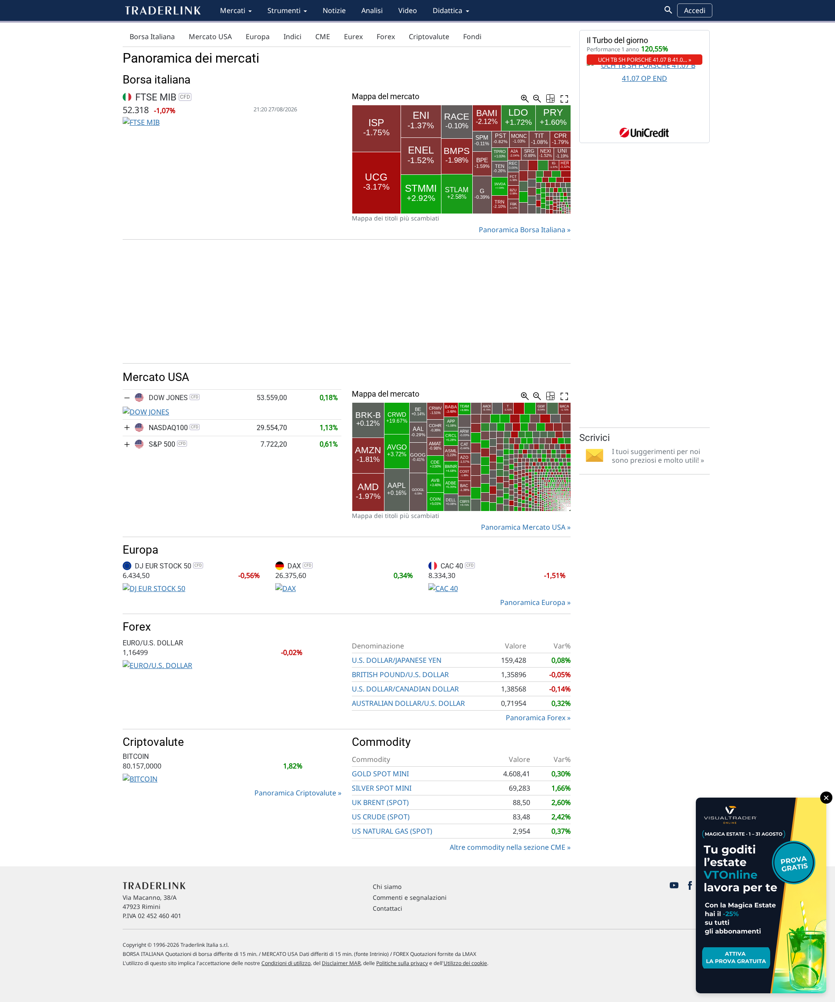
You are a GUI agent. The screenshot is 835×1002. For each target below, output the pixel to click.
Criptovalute (429, 36)
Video (407, 10)
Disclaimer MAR (341, 963)
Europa (258, 36)
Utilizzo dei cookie (465, 963)
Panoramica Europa (532, 602)
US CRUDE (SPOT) (381, 817)
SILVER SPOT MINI (381, 788)
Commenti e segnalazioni (410, 897)
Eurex (353, 36)
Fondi (472, 36)
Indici (292, 36)
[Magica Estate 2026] (761, 895)
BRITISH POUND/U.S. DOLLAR (400, 674)
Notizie (334, 10)
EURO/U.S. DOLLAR (153, 643)
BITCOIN (136, 756)
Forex (386, 36)
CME (322, 36)
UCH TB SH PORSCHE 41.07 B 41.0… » (644, 59)
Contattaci (387, 908)
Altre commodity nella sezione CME (507, 847)
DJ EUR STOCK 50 (167, 566)
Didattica (447, 10)
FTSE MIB (161, 97)
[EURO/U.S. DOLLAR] (157, 664)
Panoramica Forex (535, 717)
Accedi (694, 10)
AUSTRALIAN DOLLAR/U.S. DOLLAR (408, 703)
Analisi (372, 10)
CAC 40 (456, 566)
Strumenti (284, 10)
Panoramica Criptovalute (295, 793)
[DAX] (285, 587)
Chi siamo (387, 886)
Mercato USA (210, 36)
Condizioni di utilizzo (286, 963)
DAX (298, 566)
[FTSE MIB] (141, 122)
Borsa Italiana (152, 36)
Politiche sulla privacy (402, 963)
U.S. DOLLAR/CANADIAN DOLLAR (405, 689)
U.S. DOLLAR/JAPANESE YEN (396, 660)
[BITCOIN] (140, 778)
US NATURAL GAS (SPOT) (392, 831)
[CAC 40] (443, 587)
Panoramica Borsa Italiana (522, 229)
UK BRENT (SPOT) (380, 802)
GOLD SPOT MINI (380, 773)
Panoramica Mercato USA (523, 527)
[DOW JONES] (146, 411)
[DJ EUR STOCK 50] (154, 587)
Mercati (232, 10)
